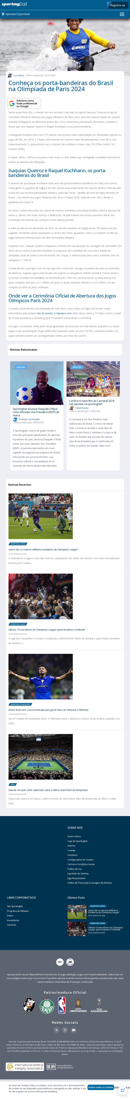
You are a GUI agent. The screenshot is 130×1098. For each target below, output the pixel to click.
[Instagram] (65, 1030)
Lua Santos (19, 75)
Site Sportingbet (15, 906)
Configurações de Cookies (81, 859)
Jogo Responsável (76, 878)
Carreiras (11, 924)
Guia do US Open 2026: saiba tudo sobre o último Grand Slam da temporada (47, 790)
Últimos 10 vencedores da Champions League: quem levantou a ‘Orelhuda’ (46, 629)
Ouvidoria (72, 854)
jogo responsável (37, 978)
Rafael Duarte (82, 408)
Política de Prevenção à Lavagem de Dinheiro (90, 882)
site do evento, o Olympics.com (54, 313)
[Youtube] (73, 1030)
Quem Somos (74, 836)
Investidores (13, 920)
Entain (10, 915)
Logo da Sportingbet (77, 841)
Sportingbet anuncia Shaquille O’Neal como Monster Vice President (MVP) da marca (36, 412)
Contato (71, 850)
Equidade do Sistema (78, 873)
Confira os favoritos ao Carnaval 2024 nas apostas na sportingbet (91, 402)
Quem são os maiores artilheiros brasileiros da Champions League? (43, 549)
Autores (71, 845)
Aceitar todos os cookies (100, 1087)
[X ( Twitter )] (56, 1030)
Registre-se (117, 5)
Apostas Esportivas (17, 14)
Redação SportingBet (29, 419)
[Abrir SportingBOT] (122, 1091)
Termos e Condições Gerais (81, 864)
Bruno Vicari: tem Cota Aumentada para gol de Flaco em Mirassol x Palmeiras (48, 709)
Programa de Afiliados (18, 910)
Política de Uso (75, 868)
